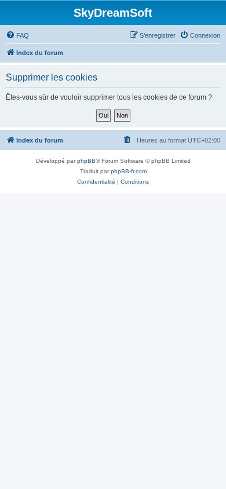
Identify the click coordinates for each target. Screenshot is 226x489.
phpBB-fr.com (129, 171)
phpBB (86, 161)
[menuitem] (17, 35)
